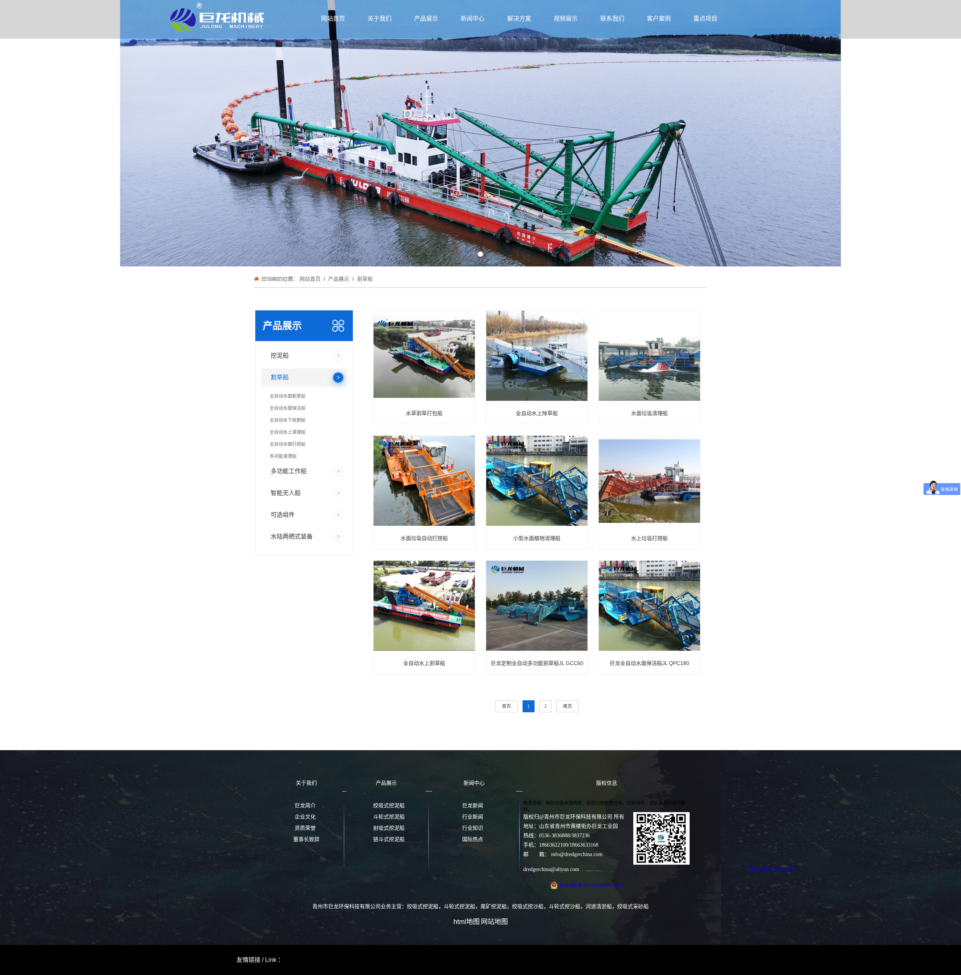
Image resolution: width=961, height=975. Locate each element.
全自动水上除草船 (537, 413)
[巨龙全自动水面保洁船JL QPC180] (654, 606)
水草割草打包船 (424, 413)
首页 (506, 706)
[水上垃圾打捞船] (654, 481)
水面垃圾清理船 (649, 413)
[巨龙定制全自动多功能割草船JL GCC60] (541, 606)
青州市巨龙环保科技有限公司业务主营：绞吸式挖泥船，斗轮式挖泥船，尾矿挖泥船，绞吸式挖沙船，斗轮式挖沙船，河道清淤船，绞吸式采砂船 (480, 906)
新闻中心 (473, 18)
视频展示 (566, 18)
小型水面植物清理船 (536, 538)
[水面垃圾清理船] (654, 356)
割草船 (364, 279)
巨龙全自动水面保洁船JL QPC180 (649, 663)
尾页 (567, 706)
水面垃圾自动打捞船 (424, 538)
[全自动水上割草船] (434, 606)
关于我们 (380, 18)
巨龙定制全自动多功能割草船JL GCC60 (537, 663)
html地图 (466, 921)
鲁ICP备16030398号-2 (773, 869)
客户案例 (659, 18)
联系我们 (612, 18)
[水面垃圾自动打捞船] (429, 481)
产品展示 (426, 18)
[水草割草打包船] (429, 356)
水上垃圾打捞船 (649, 538)
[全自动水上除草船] (546, 356)
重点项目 (705, 18)
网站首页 (333, 18)
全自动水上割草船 (424, 663)
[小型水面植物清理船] (541, 481)
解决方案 (519, 18)
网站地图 (494, 921)
